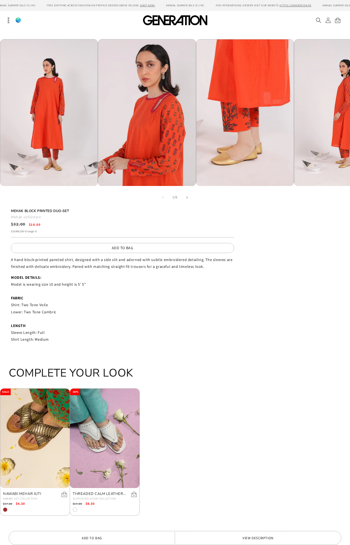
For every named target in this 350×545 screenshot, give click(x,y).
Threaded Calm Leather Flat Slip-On (98, 494)
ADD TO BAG (122, 247)
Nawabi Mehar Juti (22, 494)
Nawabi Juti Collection (20, 498)
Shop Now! (147, 5)
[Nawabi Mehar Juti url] (35, 438)
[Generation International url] (175, 20)
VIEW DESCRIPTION (258, 538)
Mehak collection (26, 216)
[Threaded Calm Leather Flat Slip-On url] (104, 438)
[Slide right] (187, 197)
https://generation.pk (295, 5)
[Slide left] (163, 197)
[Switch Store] (18, 20)
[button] (318, 20)
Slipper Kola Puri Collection (94, 498)
